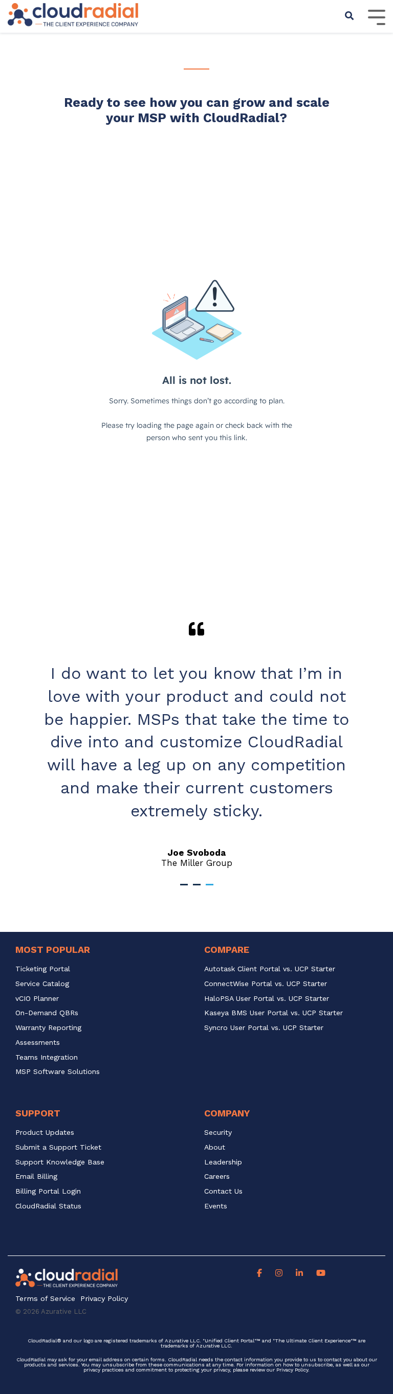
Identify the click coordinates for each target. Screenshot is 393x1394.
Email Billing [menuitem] (36, 1176)
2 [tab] (198, 889)
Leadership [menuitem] (223, 1162)
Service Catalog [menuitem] (43, 984)
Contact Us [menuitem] (223, 1191)
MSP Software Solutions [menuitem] (57, 1072)
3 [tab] (211, 889)
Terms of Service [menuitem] (45, 1298)
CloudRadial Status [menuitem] (48, 1206)
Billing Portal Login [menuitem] (48, 1191)
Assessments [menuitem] (37, 1042)
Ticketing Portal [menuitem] (42, 969)
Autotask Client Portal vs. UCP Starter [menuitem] (269, 969)
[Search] (349, 16)
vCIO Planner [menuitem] (37, 998)
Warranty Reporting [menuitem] (48, 1028)
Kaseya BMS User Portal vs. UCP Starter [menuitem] (273, 1013)
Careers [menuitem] (217, 1176)
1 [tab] (185, 889)
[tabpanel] (196, 745)
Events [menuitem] (215, 1206)
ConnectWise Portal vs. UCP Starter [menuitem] (265, 984)
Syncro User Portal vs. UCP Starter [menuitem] (263, 1028)
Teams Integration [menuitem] (46, 1057)
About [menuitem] (214, 1147)
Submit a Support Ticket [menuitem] (58, 1147)
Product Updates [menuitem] (44, 1132)
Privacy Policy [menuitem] (104, 1298)
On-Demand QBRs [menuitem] (46, 1013)
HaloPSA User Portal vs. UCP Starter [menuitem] (266, 998)
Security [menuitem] (218, 1132)
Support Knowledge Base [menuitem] (59, 1162)
